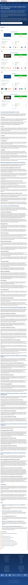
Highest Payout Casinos (21, 567)
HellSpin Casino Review (14, 94)
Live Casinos (6, 557)
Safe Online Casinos (6, 561)
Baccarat (21, 557)
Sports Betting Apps (6, 568)
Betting (16, 2)
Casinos (2, 2)
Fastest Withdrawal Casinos (21, 568)
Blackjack (21, 558)
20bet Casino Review (14, 31)
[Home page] (4, 1)
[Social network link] (13, 578)
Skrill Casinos (21, 571)
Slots (21, 561)
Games (5, 2)
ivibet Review (14, 73)
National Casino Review (14, 52)
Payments (9, 2)
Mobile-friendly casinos (7, 558)
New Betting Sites (7, 567)
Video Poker (21, 562)
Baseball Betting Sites (6, 571)
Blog (19, 2)
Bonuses (13, 2)
